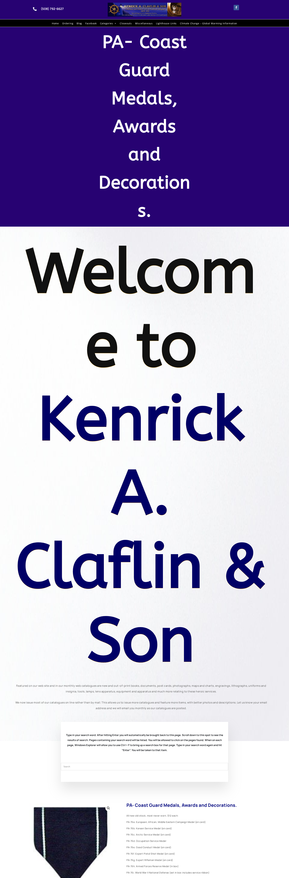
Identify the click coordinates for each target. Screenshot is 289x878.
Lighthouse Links (166, 23)
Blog (79, 23)
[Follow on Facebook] (236, 7)
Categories (106, 23)
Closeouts (126, 23)
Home (55, 23)
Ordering (67, 23)
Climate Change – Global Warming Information (208, 23)
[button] (108, 808)
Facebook (91, 23)
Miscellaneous (144, 23)
